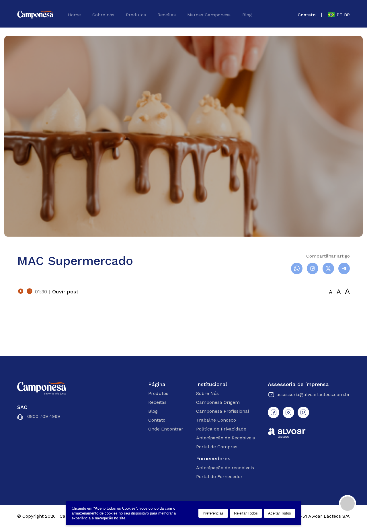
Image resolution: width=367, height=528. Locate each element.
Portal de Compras (216, 446)
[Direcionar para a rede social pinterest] (303, 412)
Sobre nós (103, 14)
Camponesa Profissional (222, 411)
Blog (247, 14)
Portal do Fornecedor (219, 476)
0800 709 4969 (43, 416)
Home (74, 14)
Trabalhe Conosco (216, 420)
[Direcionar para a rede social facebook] (273, 412)
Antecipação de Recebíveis (225, 438)
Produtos (136, 14)
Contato (307, 15)
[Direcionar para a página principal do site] (35, 15)
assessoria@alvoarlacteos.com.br (313, 394)
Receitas (166, 14)
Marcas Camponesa (209, 14)
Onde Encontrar (165, 429)
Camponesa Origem (218, 402)
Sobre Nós (207, 393)
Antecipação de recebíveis (225, 467)
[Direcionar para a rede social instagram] (288, 412)
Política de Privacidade (221, 429)
